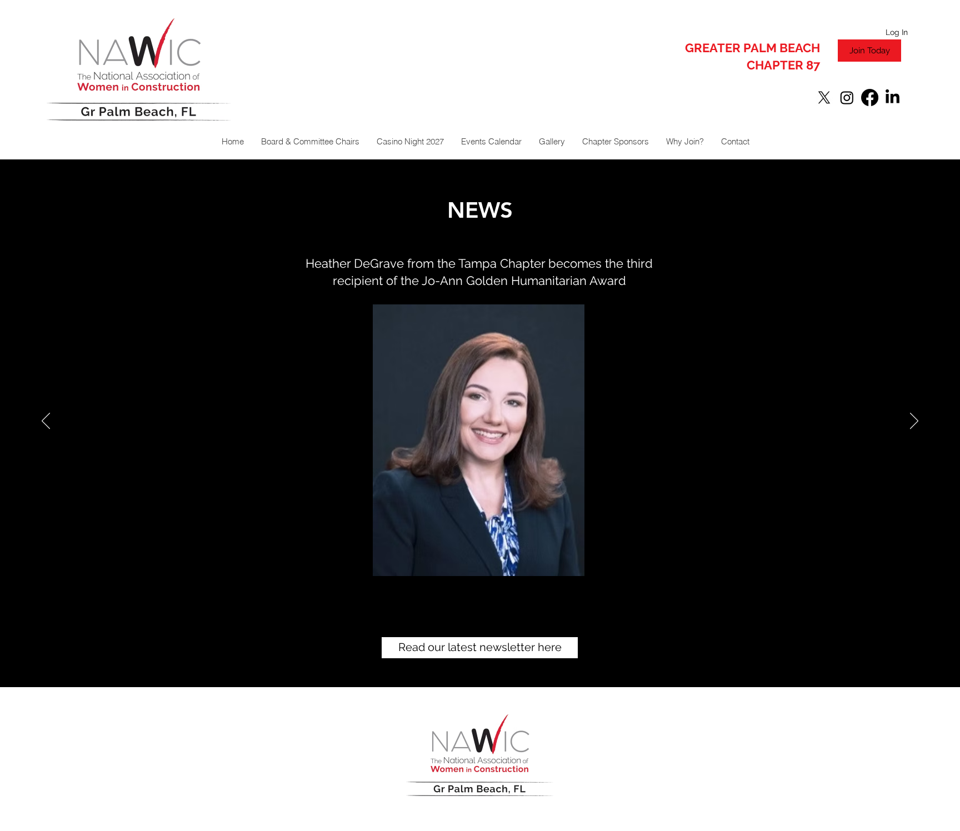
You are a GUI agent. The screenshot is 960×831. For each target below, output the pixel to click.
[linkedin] (892, 97)
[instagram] (847, 97)
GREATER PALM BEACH (752, 48)
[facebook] (869, 97)
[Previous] (46, 421)
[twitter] (824, 97)
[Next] (914, 421)
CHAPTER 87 (783, 65)
